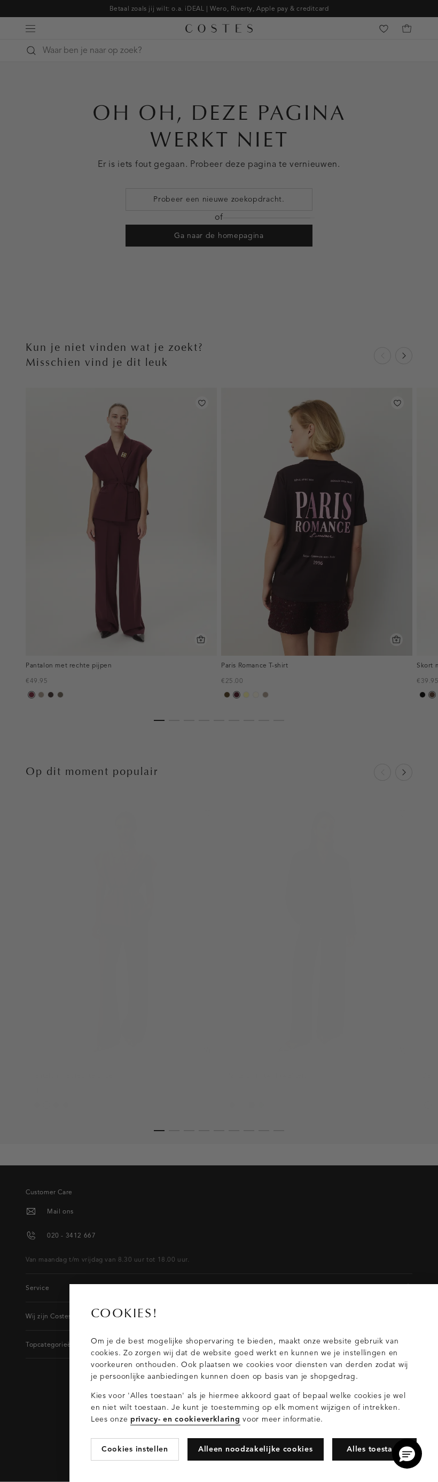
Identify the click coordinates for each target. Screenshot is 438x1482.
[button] (407, 1454)
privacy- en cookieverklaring (185, 1419)
